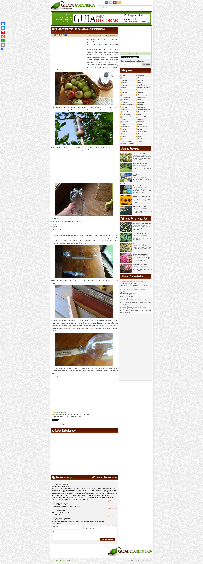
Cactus (140, 82)
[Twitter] (3, 28)
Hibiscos (125, 109)
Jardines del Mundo (144, 117)
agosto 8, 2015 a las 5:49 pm (60, 505)
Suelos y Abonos (127, 141)
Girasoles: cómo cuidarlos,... (141, 196)
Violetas (140, 141)
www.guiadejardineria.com (62, 560)
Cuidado (61, 414)
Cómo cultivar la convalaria (128, 293)
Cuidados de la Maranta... (140, 233)
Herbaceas (141, 107)
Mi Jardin (141, 119)
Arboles (56, 414)
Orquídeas (141, 122)
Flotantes (125, 100)
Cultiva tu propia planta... (140, 153)
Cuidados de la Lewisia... (140, 254)
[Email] (3, 45)
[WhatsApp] (3, 41)
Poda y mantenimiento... (127, 309)
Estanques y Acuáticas (126, 98)
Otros (84, 414)
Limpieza (125, 119)
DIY (55, 416)
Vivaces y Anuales (128, 143)
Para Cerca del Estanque (142, 127)
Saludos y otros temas (127, 139)
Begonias (141, 78)
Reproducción (142, 134)
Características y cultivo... (128, 301)
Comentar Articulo (107, 539)
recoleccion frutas (76, 416)
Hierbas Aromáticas (144, 109)
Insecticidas (126, 114)
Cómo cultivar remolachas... (128, 283)
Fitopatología (142, 97)
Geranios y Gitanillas (128, 104)
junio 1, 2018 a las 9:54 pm (60, 520)
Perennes (125, 129)
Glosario (140, 104)
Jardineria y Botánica (76, 414)
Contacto (137, 560)
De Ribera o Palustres (141, 93)
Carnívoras (141, 85)
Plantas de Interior (143, 131)
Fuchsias (125, 102)
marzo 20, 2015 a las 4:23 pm (60, 486)
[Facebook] (3, 24)
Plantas (89, 414)
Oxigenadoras (126, 126)
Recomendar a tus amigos (63, 19)
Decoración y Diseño (128, 95)
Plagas (140, 129)
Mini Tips (125, 122)
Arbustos (141, 75)
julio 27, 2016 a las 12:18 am (60, 512)
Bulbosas (125, 82)
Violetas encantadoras (140, 264)
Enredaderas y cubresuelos (142, 95)
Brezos (140, 80)
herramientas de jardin (63, 416)
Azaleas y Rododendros (126, 78)
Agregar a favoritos (65, 17)
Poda (124, 134)
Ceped (124, 87)
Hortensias (125, 112)
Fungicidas (141, 102)
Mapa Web (145, 560)
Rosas (140, 136)
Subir (151, 560)
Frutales (67, 414)
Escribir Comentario (106, 477)
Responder (113, 501)
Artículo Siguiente (109, 35)
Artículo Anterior (96, 35)
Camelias (125, 85)
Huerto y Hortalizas (144, 112)
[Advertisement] (68, 53)
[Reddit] (3, 36)
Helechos (125, 107)
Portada (68, 15)
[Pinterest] (3, 32)
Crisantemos (126, 90)
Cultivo (124, 92)
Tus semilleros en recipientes (142, 223)
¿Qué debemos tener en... (140, 163)
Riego (124, 136)
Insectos (140, 114)
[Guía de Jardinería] (73, 5)
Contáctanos (67, 22)
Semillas (140, 139)
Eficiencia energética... (140, 206)
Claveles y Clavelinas (144, 87)
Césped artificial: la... (139, 186)
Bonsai (124, 80)
